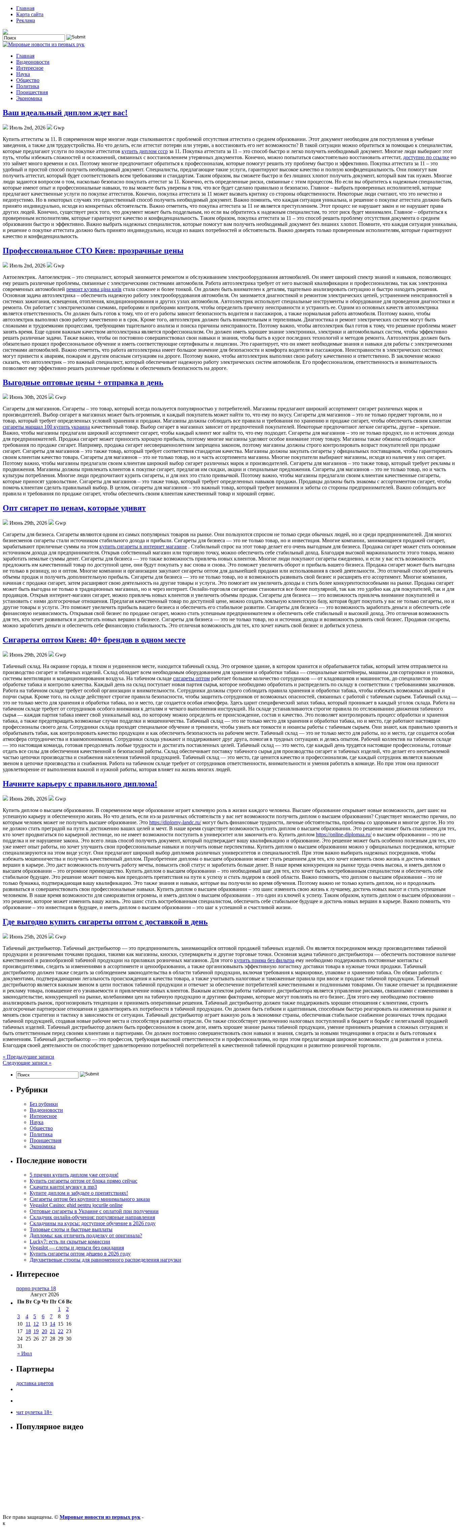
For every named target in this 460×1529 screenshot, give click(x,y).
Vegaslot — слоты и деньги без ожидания (77, 1247)
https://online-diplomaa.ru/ (343, 834)
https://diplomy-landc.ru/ (175, 822)
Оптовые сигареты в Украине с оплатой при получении (94, 1211)
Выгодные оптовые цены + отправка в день (83, 382)
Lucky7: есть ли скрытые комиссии (70, 1241)
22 (60, 1331)
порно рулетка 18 (36, 1288)
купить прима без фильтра (264, 960)
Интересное (29, 68)
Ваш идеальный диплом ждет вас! (65, 112)
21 (52, 1331)
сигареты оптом (191, 678)
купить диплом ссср (145, 151)
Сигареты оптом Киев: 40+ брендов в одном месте (94, 639)
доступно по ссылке (426, 157)
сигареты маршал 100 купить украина (46, 427)
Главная (25, 8)
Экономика (29, 98)
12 (36, 1324)
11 (28, 1324)
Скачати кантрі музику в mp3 (63, 1187)
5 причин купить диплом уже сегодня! (74, 1175)
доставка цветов (35, 1383)
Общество (27, 80)
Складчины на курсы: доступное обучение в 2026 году (93, 1223)
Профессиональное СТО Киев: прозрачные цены (93, 250)
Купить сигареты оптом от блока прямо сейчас (83, 1181)
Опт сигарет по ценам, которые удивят (74, 507)
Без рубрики (44, 1104)
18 (28, 1331)
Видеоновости (33, 62)
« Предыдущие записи (28, 1057)
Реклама (25, 20)
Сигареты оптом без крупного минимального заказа (90, 1199)
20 (44, 1331)
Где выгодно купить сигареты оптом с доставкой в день (105, 921)
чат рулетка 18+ (34, 1412)
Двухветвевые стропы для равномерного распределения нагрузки (105, 1260)
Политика (27, 86)
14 (52, 1324)
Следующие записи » (27, 1063)
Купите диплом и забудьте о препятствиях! (79, 1193)
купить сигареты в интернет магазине (143, 546)
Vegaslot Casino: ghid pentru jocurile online (76, 1205)
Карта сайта (29, 14)
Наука (23, 74)
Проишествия (32, 92)
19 (36, 1331)
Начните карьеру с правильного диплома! (80, 783)
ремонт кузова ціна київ (94, 289)
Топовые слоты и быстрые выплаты (71, 1229)
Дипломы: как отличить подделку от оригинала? (86, 1235)
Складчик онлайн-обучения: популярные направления (92, 1217)
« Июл (24, 1353)
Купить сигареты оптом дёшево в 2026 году (80, 1254)
